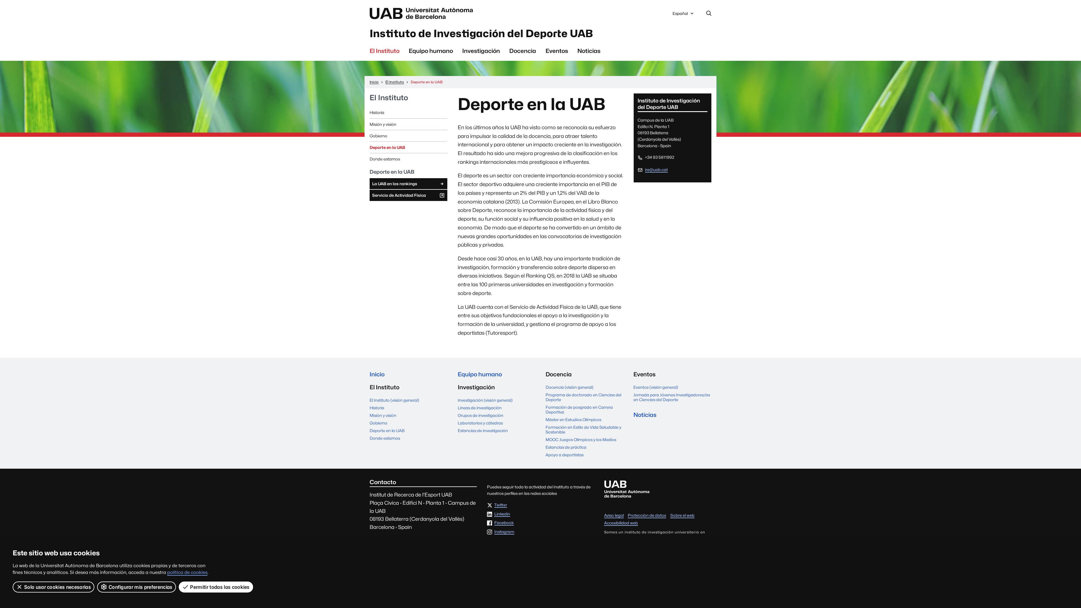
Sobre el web (682, 515)
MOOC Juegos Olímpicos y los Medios (581, 439)
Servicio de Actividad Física (399, 197)
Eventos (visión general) (655, 387)
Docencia (522, 50)
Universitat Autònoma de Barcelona (423, 13)
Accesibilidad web (621, 522)
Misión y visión (383, 124)
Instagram (504, 532)
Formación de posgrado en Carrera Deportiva (579, 409)
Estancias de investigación (483, 430)
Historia (377, 112)
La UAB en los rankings (394, 183)
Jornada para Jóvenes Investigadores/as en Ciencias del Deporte (671, 397)
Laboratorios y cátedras (480, 423)
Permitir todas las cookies (219, 587)
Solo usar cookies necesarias (57, 587)
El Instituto (384, 50)
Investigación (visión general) (485, 400)
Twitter (500, 505)
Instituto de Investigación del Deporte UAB (481, 33)
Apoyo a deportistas (565, 454)
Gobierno (378, 135)
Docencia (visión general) (569, 387)
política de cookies (187, 572)
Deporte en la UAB (387, 147)
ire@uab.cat (656, 169)
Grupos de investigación (480, 415)
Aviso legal (614, 515)
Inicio (377, 374)
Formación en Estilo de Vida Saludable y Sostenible (583, 429)
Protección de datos (647, 515)
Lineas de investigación (480, 407)
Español (680, 15)
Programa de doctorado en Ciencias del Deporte (583, 397)
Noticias (588, 50)
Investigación (481, 50)
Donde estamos (385, 159)
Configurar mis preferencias (141, 587)
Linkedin (502, 514)
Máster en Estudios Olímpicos (573, 419)
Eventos (557, 50)
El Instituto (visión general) (394, 400)
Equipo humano (431, 50)
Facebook (504, 523)
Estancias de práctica (566, 447)
